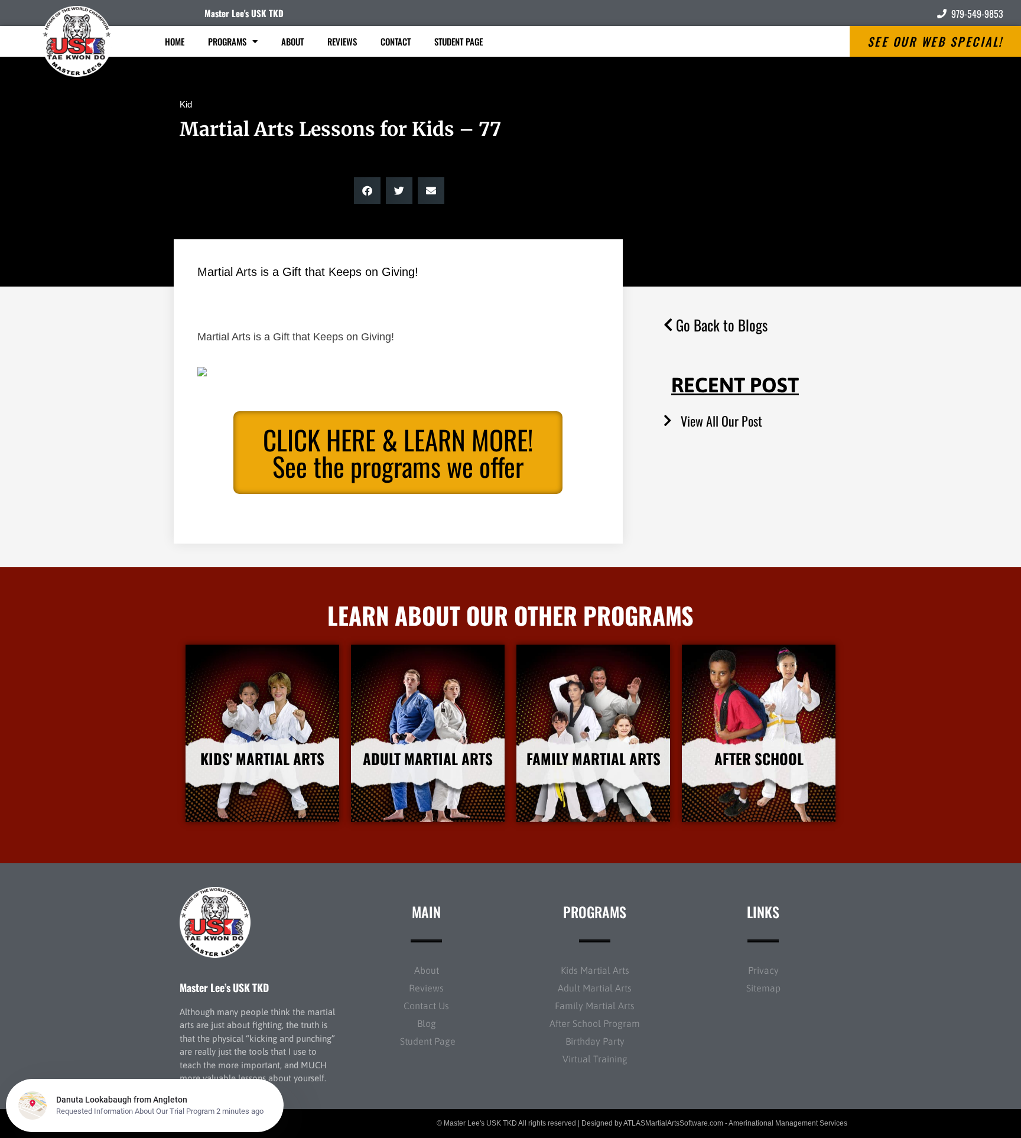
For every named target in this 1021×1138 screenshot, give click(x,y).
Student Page (458, 41)
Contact (396, 41)
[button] (367, 190)
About (292, 41)
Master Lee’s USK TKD (224, 987)
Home (174, 41)
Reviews (342, 41)
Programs (227, 41)
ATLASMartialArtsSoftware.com (673, 1123)
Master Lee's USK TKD (244, 12)
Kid (186, 104)
